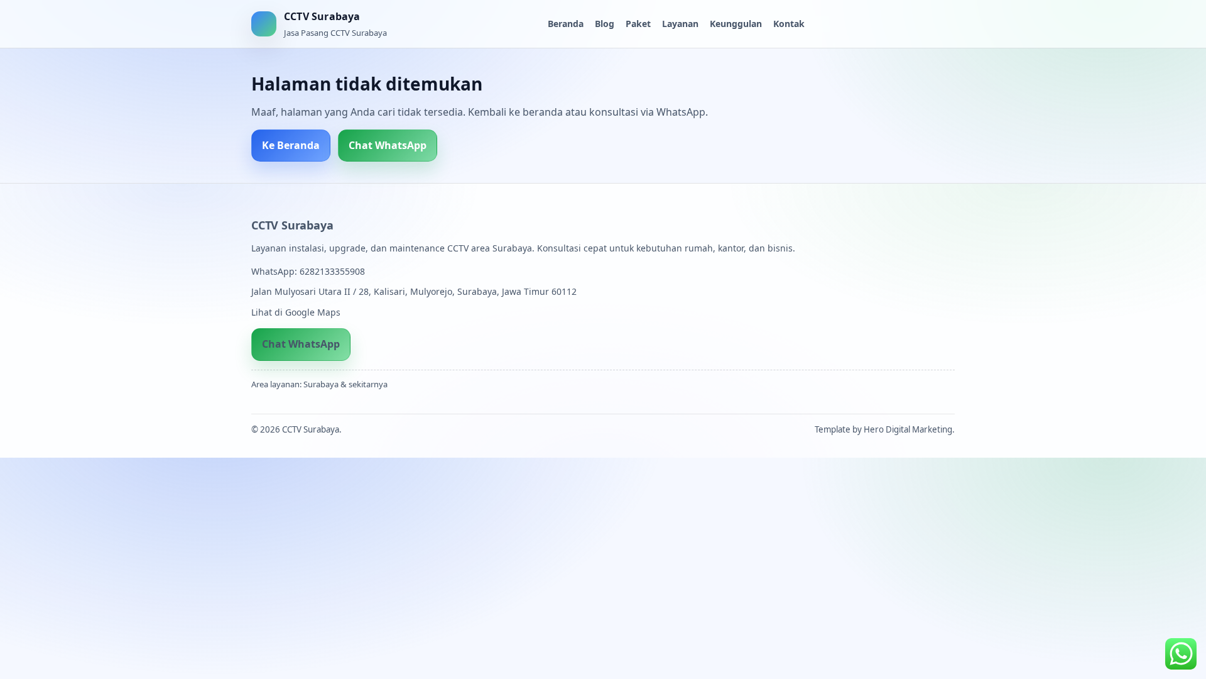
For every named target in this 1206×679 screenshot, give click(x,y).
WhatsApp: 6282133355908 (308, 271)
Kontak (789, 24)
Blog (604, 24)
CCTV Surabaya (292, 225)
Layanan (680, 24)
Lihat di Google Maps (295, 312)
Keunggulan (736, 24)
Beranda (566, 24)
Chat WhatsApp (387, 145)
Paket (638, 24)
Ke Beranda (291, 145)
